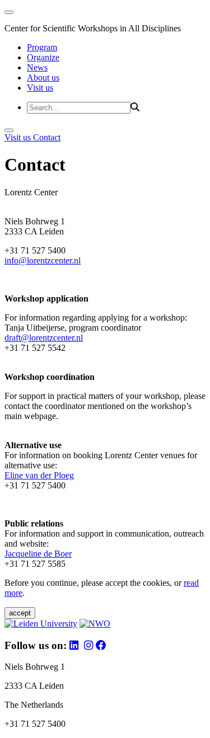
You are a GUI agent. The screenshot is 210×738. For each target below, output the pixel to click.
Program (42, 47)
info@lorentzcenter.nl (42, 260)
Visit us (40, 87)
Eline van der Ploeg (39, 475)
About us (43, 77)
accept (20, 613)
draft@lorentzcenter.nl (43, 337)
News (37, 67)
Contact (46, 137)
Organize (43, 57)
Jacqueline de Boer (38, 553)
